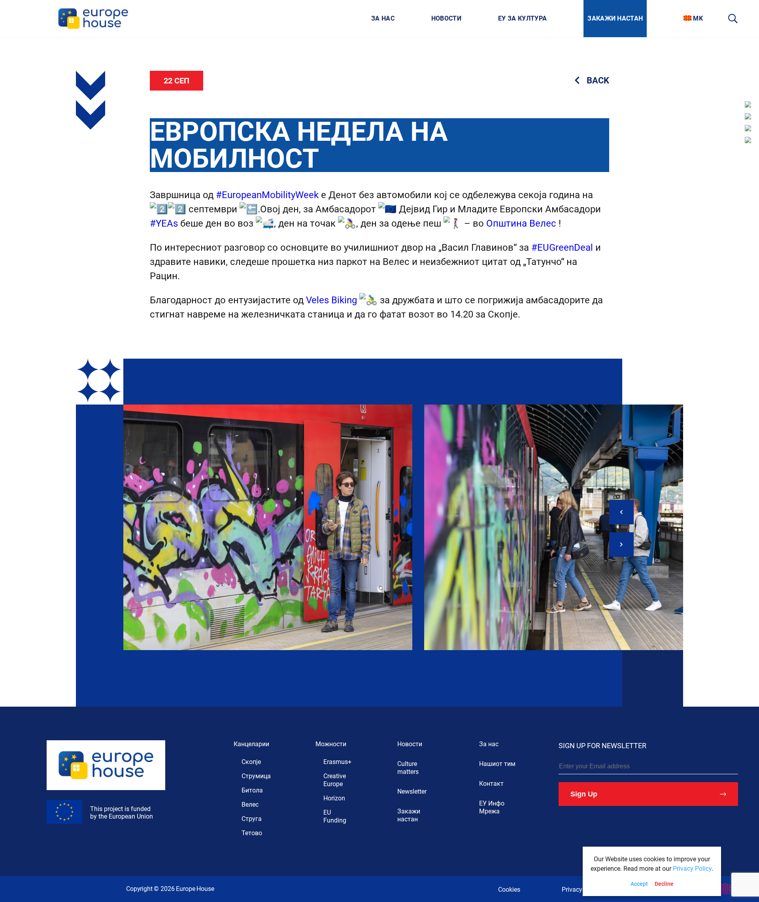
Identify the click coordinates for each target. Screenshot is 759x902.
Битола (252, 790)
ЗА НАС (383, 18)
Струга (252, 819)
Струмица (256, 776)
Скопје (251, 762)
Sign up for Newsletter (602, 745)
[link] (521, 223)
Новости (409, 744)
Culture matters (408, 767)
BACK (598, 80)
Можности (330, 744)
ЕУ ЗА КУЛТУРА (522, 18)
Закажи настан (408, 815)
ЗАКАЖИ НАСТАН (615, 18)
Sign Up (583, 794)
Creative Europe (334, 780)
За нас (488, 744)
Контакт (491, 783)
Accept (639, 884)
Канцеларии (251, 744)
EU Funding (334, 816)
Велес (250, 804)
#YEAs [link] (164, 223)
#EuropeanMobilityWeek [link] (267, 194)
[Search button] (733, 18)
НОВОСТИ (446, 18)
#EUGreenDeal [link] (562, 247)
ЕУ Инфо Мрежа (491, 807)
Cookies (509, 889)
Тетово (252, 833)
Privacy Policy (581, 889)
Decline (664, 884)
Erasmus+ (337, 762)
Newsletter (412, 791)
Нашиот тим (497, 764)
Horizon (334, 798)
